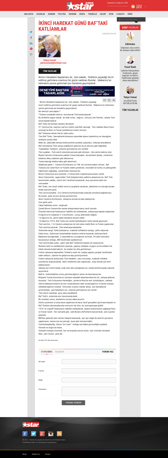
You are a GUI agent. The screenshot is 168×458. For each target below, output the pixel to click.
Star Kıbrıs (82, 6)
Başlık (40, 380)
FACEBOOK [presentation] (59, 352)
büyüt (114, 100)
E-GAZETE (120, 14)
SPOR (111, 14)
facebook (101, 38)
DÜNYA (82, 14)
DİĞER (130, 14)
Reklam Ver (36, 454)
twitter (107, 38)
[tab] (46, 351)
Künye (25, 454)
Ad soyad (41, 362)
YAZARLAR (40, 14)
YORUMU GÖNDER (73, 403)
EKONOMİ (72, 14)
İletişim (47, 454)
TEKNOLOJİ (92, 14)
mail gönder (104, 100)
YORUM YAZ (107, 351)
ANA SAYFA (28, 14)
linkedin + (113, 38)
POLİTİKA (62, 14)
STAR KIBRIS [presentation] (46, 351)
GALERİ (103, 14)
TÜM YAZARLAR (130, 109)
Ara (142, 14)
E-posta (41, 371)
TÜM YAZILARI (49, 71)
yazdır (109, 100)
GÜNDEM (51, 14)
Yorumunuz (42, 389)
